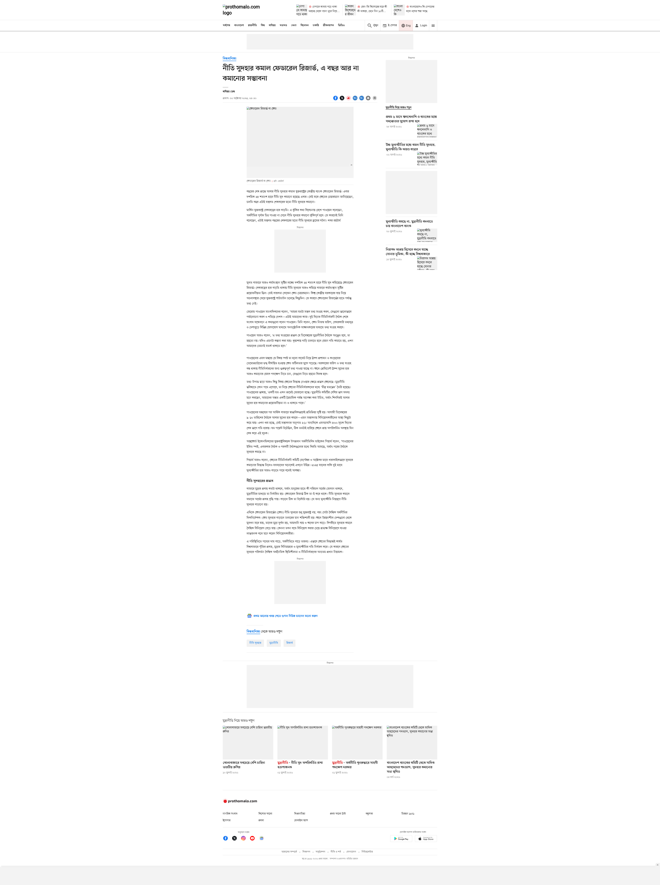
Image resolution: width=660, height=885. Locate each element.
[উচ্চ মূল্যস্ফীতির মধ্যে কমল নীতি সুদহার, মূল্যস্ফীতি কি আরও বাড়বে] (427, 158)
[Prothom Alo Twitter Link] (236, 838)
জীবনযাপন (328, 25)
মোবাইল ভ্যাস (301, 820)
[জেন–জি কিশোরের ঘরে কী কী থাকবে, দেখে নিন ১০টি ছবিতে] (350, 9)
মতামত (283, 25)
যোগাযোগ (351, 852)
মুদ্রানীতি (274, 643)
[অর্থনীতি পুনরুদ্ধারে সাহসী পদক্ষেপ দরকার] (357, 742)
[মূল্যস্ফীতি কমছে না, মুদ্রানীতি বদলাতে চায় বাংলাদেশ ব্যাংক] (427, 235)
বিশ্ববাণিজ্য (229, 59)
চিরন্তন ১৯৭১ (408, 814)
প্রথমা (261, 820)
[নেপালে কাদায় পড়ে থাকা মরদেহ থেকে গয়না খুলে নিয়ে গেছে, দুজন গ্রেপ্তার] (301, 9)
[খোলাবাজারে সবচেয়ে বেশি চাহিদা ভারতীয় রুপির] (248, 742)
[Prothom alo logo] (240, 802)
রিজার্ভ (289, 643)
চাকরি (316, 25)
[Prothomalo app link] (401, 839)
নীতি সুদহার (255, 643)
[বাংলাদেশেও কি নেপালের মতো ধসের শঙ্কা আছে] (399, 9)
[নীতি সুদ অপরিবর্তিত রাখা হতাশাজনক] (302, 742)
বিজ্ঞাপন (306, 852)
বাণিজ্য (272, 25)
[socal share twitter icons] (342, 100)
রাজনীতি (252, 25)
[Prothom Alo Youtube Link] (254, 838)
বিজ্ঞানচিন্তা (299, 814)
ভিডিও (341, 25)
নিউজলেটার (367, 852)
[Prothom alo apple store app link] (426, 839)
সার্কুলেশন (320, 852)
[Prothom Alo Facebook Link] (227, 838)
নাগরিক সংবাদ (230, 814)
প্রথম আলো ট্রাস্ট (338, 814)
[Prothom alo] (246, 9)
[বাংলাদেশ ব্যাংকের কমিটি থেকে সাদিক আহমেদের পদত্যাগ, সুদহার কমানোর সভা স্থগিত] (412, 742)
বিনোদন (305, 25)
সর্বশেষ (226, 25)
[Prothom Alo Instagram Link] (245, 838)
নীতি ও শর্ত (336, 852)
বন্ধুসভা (369, 814)
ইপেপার (226, 820)
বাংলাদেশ (239, 25)
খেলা (293, 25)
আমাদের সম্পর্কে (289, 852)
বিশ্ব (263, 25)
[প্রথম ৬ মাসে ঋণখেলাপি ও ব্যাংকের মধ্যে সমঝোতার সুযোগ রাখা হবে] (427, 130)
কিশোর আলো (265, 814)
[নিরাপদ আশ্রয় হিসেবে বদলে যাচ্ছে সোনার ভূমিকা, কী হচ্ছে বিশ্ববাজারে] (427, 263)
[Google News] (261, 839)
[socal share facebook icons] (336, 100)
